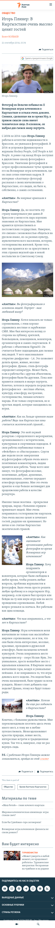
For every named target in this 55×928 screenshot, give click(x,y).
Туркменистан (30, 853)
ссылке (44, 759)
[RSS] (47, 889)
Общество (8, 13)
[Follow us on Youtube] (5, 889)
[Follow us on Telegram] (26, 889)
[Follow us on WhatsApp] (33, 889)
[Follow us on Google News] (40, 889)
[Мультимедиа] (16, 924)
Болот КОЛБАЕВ (10, 37)
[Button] (46, 50)
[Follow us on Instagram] (12, 889)
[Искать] (38, 924)
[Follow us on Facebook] (19, 889)
